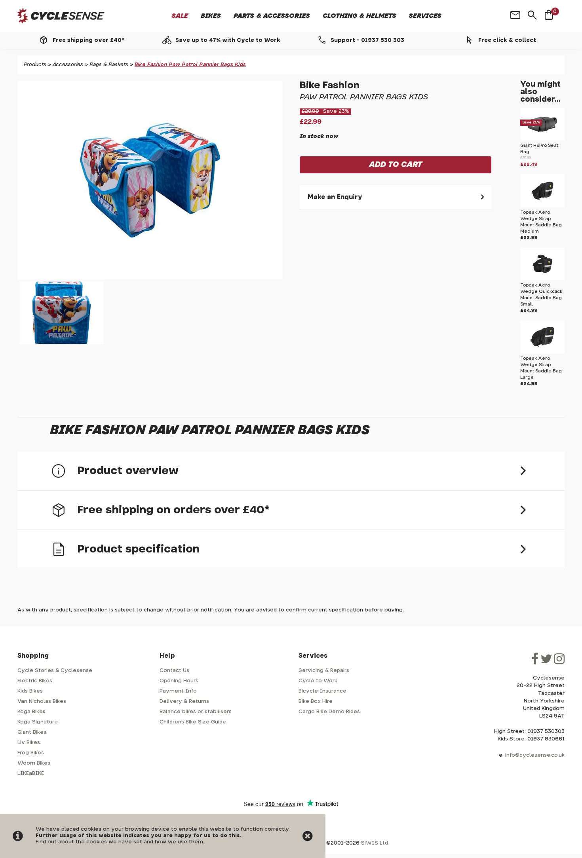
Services (425, 16)
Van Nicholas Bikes (41, 701)
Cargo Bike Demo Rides (329, 711)
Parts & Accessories (272, 16)
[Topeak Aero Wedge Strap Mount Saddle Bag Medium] (542, 206)
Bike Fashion (329, 85)
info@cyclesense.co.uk (535, 755)
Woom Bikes (33, 763)
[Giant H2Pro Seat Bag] (542, 139)
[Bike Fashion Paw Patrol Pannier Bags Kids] (149, 180)
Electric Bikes (34, 680)
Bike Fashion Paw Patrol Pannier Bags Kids (190, 64)
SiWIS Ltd (374, 843)
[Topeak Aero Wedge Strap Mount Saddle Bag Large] (542, 352)
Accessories (68, 64)
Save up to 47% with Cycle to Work (227, 40)
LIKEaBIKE (30, 773)
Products (35, 64)
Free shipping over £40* (88, 40)
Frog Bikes (30, 752)
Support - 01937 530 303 (367, 40)
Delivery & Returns (184, 701)
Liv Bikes (28, 742)
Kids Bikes (30, 691)
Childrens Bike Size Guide (193, 722)
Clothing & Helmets (359, 16)
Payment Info (178, 691)
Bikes (211, 16)
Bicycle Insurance (322, 691)
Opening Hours (179, 680)
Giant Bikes (31, 732)
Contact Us (174, 670)
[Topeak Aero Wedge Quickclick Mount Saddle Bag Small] (542, 279)
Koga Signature (37, 722)
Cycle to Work (318, 680)
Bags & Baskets (108, 64)
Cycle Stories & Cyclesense (54, 670)
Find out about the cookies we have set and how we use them (119, 842)
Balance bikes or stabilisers (196, 711)
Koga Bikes (31, 711)
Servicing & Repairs (324, 670)
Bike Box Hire (316, 701)
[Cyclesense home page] (61, 16)
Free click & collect (507, 40)
